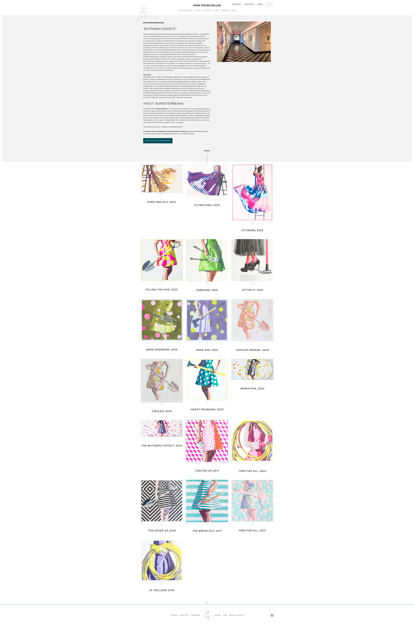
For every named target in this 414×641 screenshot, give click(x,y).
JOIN (270, 4)
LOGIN (260, 4)
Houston (249, 4)
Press (174, 615)
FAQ (225, 615)
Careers (195, 615)
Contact (236, 4)
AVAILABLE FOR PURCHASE (157, 140)
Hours (217, 615)
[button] (185, 10)
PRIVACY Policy (237, 615)
